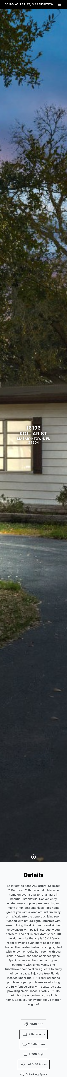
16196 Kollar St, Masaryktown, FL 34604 (31, 4)
